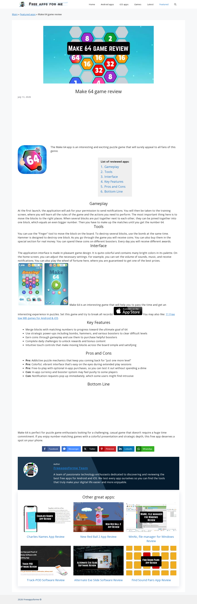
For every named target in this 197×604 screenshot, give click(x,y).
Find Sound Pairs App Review (151, 580)
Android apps (107, 4)
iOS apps (124, 4)
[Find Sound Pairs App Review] (151, 573)
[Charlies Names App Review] (46, 530)
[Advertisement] (98, 124)
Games (137, 4)
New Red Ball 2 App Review (98, 537)
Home (92, 4)
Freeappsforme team (71, 468)
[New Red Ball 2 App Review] (98, 530)
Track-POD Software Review (46, 580)
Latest (150, 4)
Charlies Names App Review (45, 537)
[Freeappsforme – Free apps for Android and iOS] (43, 4)
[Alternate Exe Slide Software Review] (98, 573)
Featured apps (28, 14)
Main (15, 14)
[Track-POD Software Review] (46, 573)
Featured (163, 4)
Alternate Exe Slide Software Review (98, 580)
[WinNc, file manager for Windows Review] (151, 530)
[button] (175, 4)
